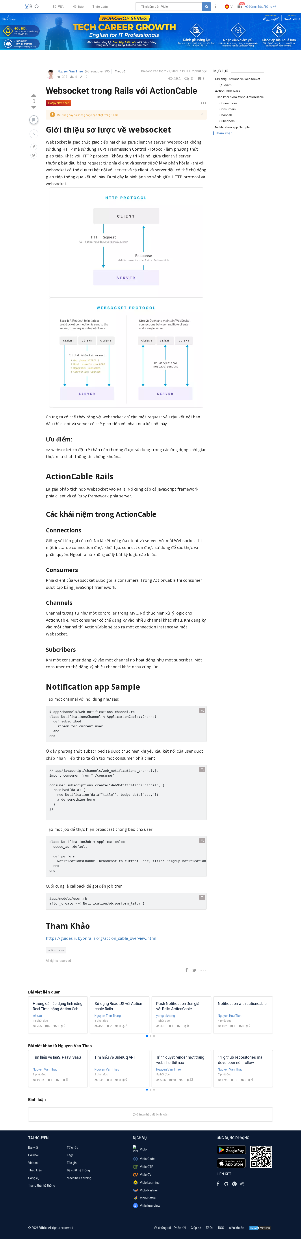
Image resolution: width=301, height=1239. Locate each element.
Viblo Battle (148, 1198)
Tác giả (72, 1163)
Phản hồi (180, 1228)
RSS (221, 1228)
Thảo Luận (100, 6)
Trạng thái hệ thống (41, 1185)
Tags (70, 1155)
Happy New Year (58, 103)
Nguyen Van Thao (71, 71)
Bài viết (33, 1147)
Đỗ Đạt (37, 1015)
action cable (56, 950)
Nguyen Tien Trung (108, 1015)
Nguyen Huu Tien (230, 1015)
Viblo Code (147, 1159)
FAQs (209, 1228)
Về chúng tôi (162, 1228)
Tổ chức (72, 1147)
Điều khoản (236, 1228)
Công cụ (33, 1178)
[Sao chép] (202, 710)
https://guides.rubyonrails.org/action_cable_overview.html (101, 938)
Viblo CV (145, 1174)
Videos (33, 1163)
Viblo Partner (149, 1190)
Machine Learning (79, 1178)
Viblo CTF (146, 1167)
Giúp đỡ (196, 1228)
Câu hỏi (33, 1155)
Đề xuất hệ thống (78, 1170)
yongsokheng (165, 1015)
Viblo (143, 1149)
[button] (229, 6)
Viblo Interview (150, 1206)
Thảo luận (35, 1170)
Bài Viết (58, 6)
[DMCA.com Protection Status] (260, 1228)
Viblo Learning (150, 1182)
